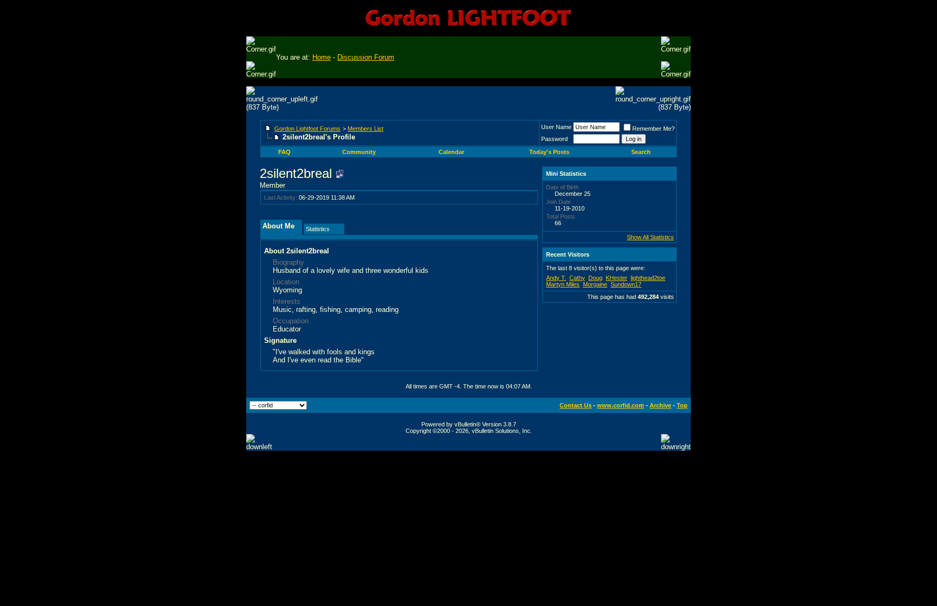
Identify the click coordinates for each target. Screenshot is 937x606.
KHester (616, 278)
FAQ (284, 152)
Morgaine (595, 284)
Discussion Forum (365, 57)
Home (321, 57)
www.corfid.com (620, 405)
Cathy (577, 278)
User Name (556, 127)
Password (554, 139)
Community (359, 152)
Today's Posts (549, 152)
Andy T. (556, 278)
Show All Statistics (650, 237)
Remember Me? (653, 128)
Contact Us (576, 405)
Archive (660, 405)
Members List (365, 128)
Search (641, 152)
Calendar (451, 152)
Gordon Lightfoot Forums (307, 128)
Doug (595, 278)
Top (682, 405)
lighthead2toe (648, 278)
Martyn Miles (563, 284)
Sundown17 (626, 284)
